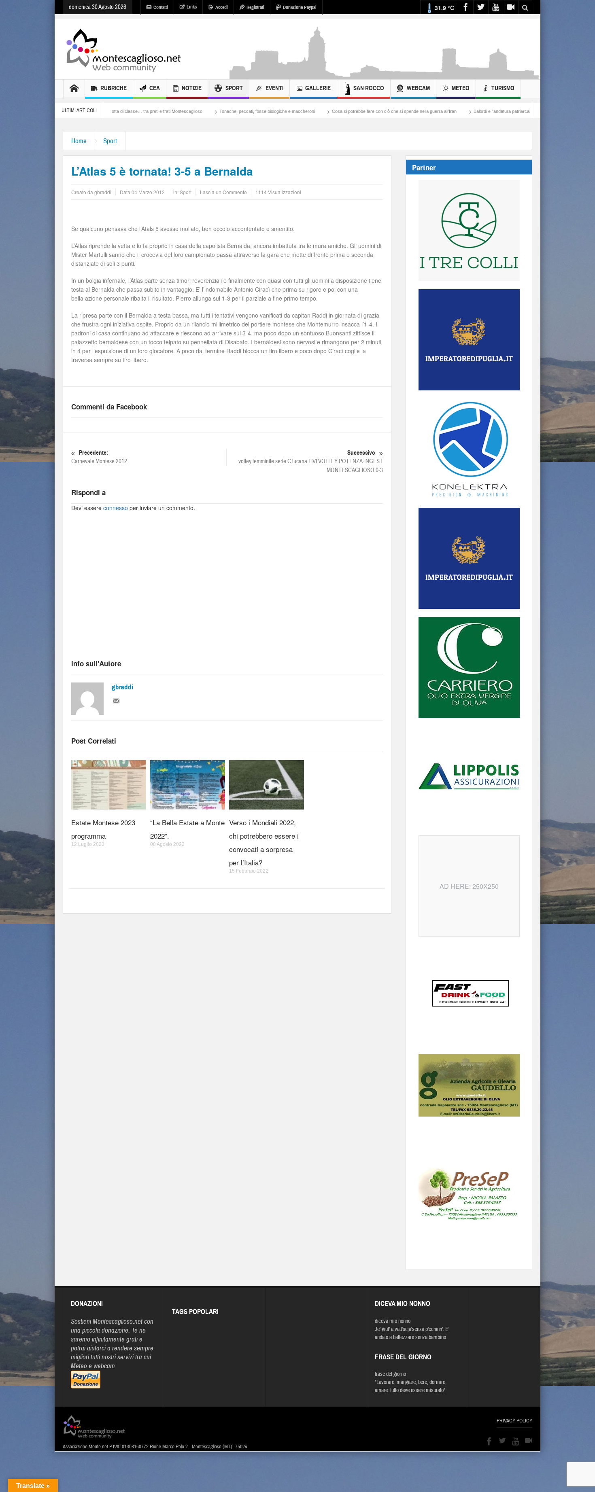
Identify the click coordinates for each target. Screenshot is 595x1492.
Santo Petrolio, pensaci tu (508, 111)
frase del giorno (390, 1374)
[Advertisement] (385, 75)
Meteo (461, 88)
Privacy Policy (514, 1421)
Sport (234, 88)
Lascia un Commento (223, 192)
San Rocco (368, 88)
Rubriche (113, 88)
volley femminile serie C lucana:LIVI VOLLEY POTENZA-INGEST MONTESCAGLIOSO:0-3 (310, 461)
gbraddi (122, 687)
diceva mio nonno (392, 1321)
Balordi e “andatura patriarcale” (436, 111)
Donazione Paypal (300, 7)
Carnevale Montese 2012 (99, 457)
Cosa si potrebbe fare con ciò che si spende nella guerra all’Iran (326, 111)
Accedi (221, 7)
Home (79, 141)
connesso (115, 508)
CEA (154, 88)
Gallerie (318, 88)
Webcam (418, 88)
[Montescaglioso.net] (123, 49)
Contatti (160, 7)
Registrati (255, 7)
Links (192, 7)
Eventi (274, 88)
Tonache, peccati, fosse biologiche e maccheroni (199, 111)
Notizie (192, 88)
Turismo (502, 88)
